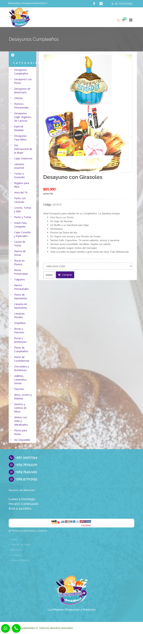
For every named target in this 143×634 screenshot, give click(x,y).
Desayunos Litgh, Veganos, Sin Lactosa (23, 117)
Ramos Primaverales (21, 287)
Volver (49, 275)
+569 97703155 (26, 479)
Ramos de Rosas (20, 252)
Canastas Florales (19, 315)
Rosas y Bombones (20, 339)
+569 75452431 (26, 472)
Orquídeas (20, 323)
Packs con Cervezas (20, 200)
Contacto (16, 555)
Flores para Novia (20, 432)
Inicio (14, 539)
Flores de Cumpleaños (21, 349)
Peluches (19, 389)
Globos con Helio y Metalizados (21, 421)
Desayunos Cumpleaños (21, 71)
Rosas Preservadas (21, 271)
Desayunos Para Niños (20, 137)
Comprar (66, 274)
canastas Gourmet (19, 165)
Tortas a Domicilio (19, 175)
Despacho (17, 549)
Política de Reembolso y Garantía (29, 530)
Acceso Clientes (20, 560)
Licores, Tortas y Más (22, 209)
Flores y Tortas (22, 217)
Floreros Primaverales (21, 105)
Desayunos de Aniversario (22, 90)
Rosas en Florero (19, 262)
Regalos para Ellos (21, 184)
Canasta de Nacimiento (20, 305)
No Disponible (22, 439)
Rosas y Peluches (19, 330)
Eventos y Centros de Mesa (20, 408)
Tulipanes (19, 279)
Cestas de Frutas (19, 243)
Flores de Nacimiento (20, 296)
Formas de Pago (20, 544)
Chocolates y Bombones (21, 368)
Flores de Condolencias (21, 358)
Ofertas (18, 98)
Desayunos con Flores (23, 81)
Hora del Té (20, 192)
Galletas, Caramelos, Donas (20, 379)
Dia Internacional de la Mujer (23, 149)
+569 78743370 (26, 464)
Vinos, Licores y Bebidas (23, 396)
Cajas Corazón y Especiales (22, 234)
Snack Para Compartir (20, 224)
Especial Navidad (18, 128)
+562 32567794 (26, 457)
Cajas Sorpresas (23, 158)
